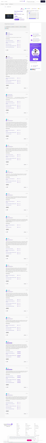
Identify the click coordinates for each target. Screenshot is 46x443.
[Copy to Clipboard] (34, 69)
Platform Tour (18, 425)
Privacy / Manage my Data (36, 435)
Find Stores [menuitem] (2, 1)
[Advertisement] (35, 27)
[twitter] (31, 69)
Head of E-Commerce (27, 435)
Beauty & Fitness (15, 12)
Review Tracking (18, 435)
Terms (34, 429)
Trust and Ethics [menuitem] (5, 1)
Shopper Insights (27, 429)
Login (34, 432)
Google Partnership (36, 425)
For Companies (43, 1)
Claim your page (35, 59)
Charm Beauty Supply (18, 11)
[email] (33, 69)
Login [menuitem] (39, 1)
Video (17, 432)
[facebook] (30, 69)
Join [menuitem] (37, 1)
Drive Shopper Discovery (27, 425)
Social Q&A (18, 429)
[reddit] (32, 69)
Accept (29, 440)
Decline (34, 440)
